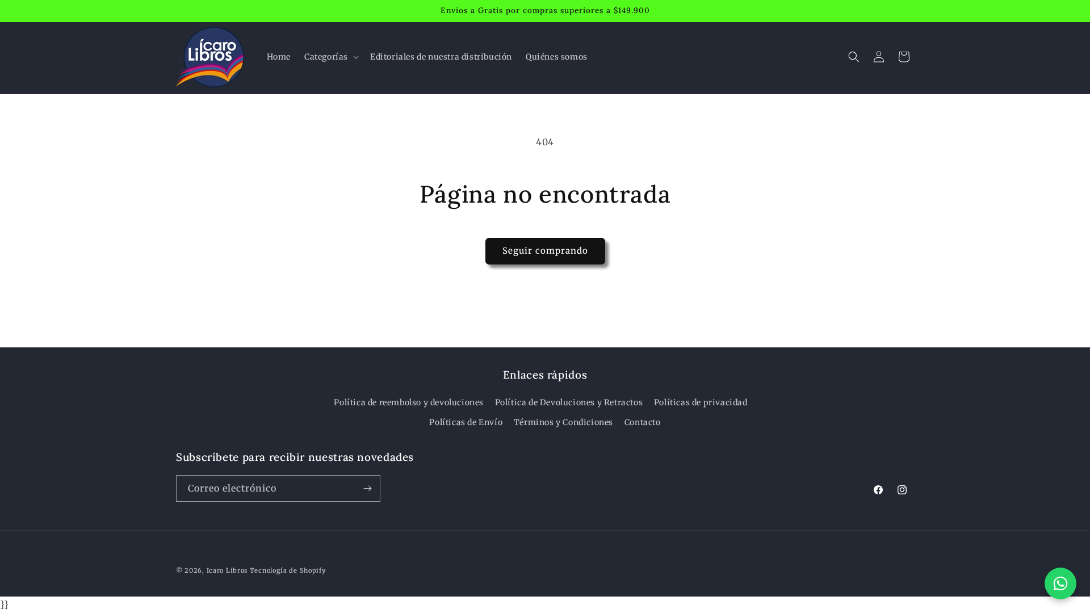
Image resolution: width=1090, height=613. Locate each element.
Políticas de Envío (465, 422)
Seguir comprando (545, 250)
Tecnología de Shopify (288, 570)
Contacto (642, 422)
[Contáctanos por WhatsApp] (1060, 583)
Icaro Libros (227, 570)
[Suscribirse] (367, 488)
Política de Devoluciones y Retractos (569, 402)
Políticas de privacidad (701, 402)
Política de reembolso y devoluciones (409, 402)
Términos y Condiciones (563, 422)
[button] (330, 57)
